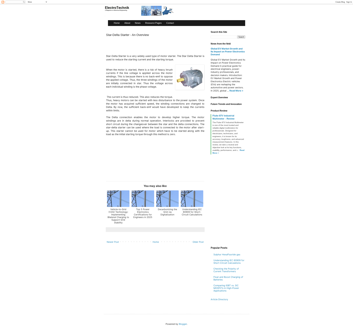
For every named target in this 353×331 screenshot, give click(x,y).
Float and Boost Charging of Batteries (228, 278)
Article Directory (219, 299)
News (138, 23)
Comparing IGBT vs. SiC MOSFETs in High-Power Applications (226, 288)
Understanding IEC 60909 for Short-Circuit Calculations (228, 261)
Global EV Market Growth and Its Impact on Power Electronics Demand (228, 51)
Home (117, 23)
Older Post (198, 242)
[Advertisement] (156, 46)
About (127, 23)
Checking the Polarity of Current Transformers (226, 270)
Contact (170, 23)
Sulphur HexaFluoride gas (226, 254)
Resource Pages (153, 23)
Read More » (236, 90)
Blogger (183, 324)
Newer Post (113, 242)
